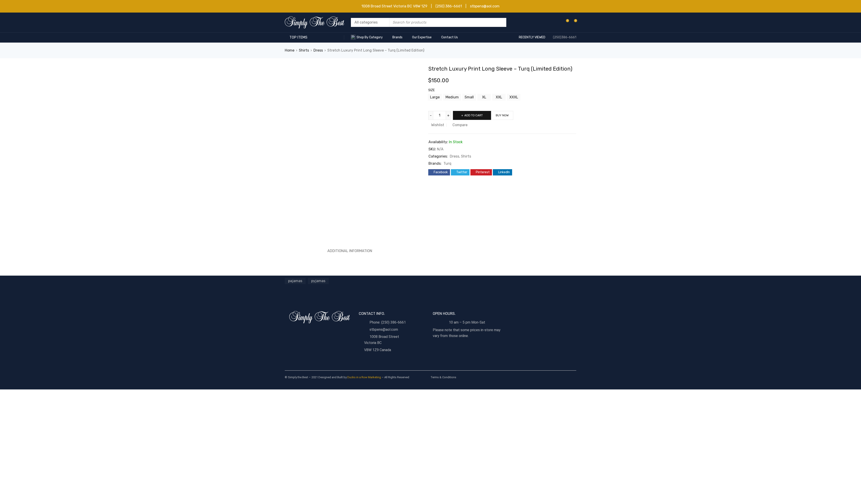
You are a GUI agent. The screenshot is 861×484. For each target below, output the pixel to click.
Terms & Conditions (443, 377)
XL (484, 97)
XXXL (513, 97)
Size (431, 90)
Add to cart (473, 115)
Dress (318, 50)
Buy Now (502, 115)
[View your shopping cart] (573, 22)
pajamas (295, 281)
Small (469, 97)
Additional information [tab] (349, 251)
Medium (452, 97)
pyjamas (318, 281)
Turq (447, 163)
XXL (499, 97)
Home (289, 50)
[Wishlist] (565, 22)
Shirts (304, 50)
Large (435, 97)
